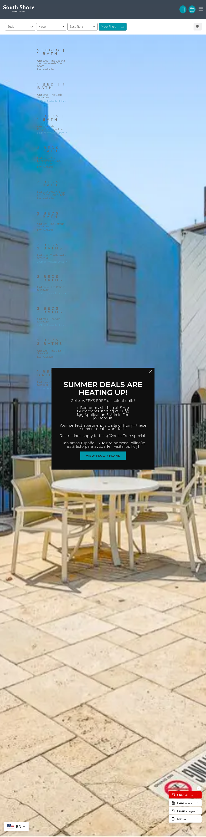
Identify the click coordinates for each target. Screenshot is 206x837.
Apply (167, 52)
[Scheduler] (192, 9)
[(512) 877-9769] (182, 9)
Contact (187, 52)
